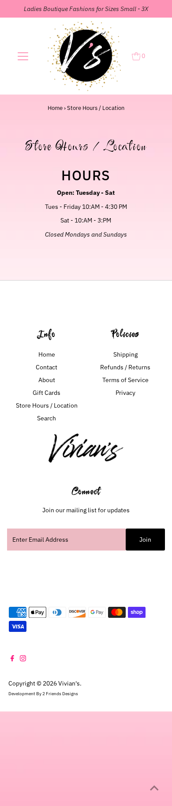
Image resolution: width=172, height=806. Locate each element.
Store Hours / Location (47, 405)
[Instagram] (23, 659)
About (46, 380)
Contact (46, 367)
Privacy (125, 393)
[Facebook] (12, 659)
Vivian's (69, 683)
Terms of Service (125, 380)
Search (46, 418)
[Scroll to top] (154, 788)
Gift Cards (46, 393)
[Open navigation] (23, 56)
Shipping (125, 354)
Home (55, 108)
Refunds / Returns (125, 367)
